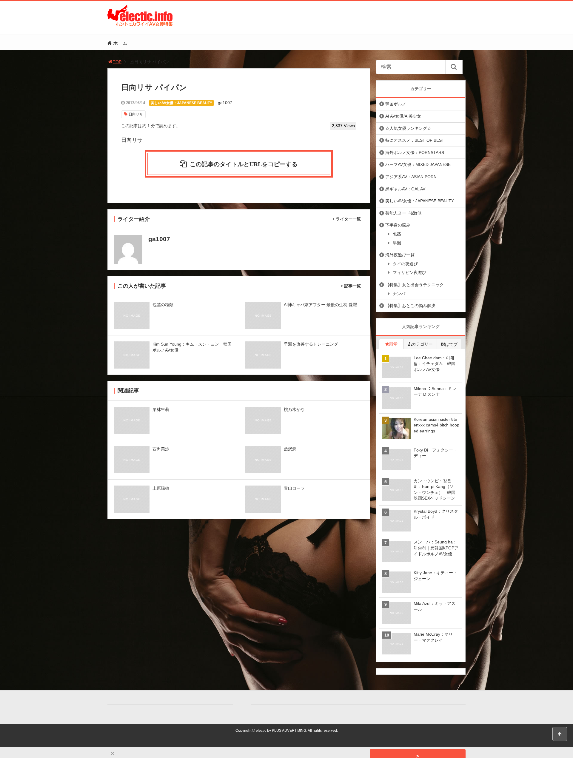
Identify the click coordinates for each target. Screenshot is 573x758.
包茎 (397, 234)
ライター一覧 (348, 219)
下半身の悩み (397, 225)
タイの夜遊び (405, 263)
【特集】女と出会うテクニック (414, 284)
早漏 (397, 243)
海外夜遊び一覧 (400, 254)
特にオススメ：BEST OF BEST (414, 140)
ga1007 (225, 102)
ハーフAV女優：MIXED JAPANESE (418, 164)
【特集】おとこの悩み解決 (410, 305)
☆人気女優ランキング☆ (408, 128)
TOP (117, 61)
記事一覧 (352, 286)
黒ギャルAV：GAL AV (405, 189)
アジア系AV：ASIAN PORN (411, 176)
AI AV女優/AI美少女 (403, 116)
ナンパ (399, 293)
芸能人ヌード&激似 (403, 213)
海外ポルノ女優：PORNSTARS (414, 152)
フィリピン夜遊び (409, 272)
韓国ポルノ (395, 103)
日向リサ (136, 114)
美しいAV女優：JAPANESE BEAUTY (181, 103)
